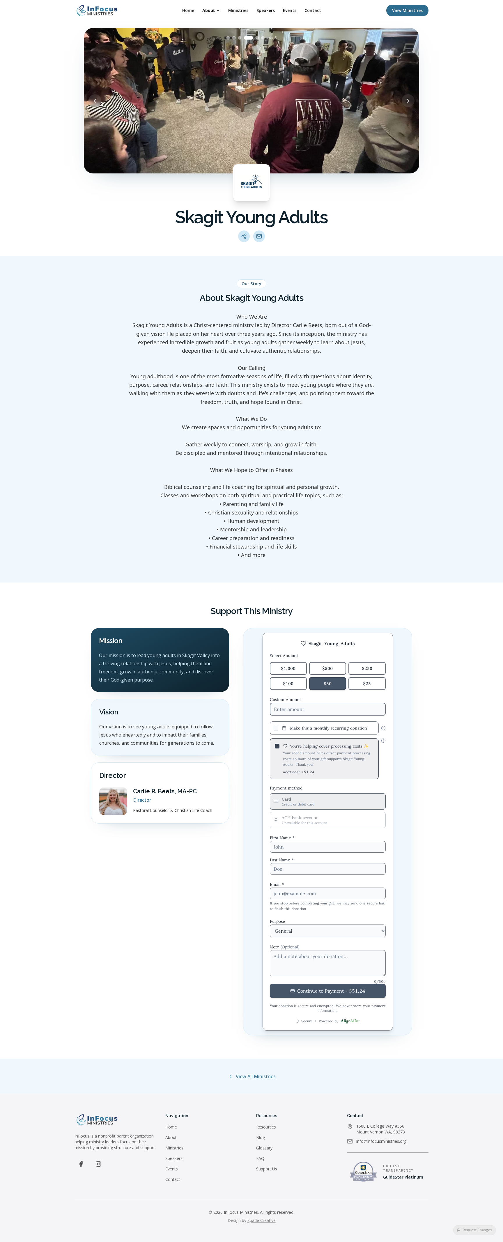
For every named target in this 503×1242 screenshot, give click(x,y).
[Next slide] (408, 100)
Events (289, 10)
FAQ (260, 1158)
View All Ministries (256, 1076)
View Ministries (407, 10)
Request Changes (477, 1229)
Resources (266, 1127)
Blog (260, 1137)
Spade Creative (261, 1220)
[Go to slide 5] (257, 38)
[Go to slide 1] (228, 38)
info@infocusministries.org (381, 1141)
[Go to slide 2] (234, 38)
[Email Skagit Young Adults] (259, 236)
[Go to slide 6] (263, 38)
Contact (312, 10)
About (208, 10)
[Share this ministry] (244, 236)
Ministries (238, 10)
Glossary (264, 1148)
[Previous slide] (94, 100)
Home (188, 10)
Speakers (265, 10)
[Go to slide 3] (240, 38)
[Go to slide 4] (248, 38)
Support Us (266, 1169)
